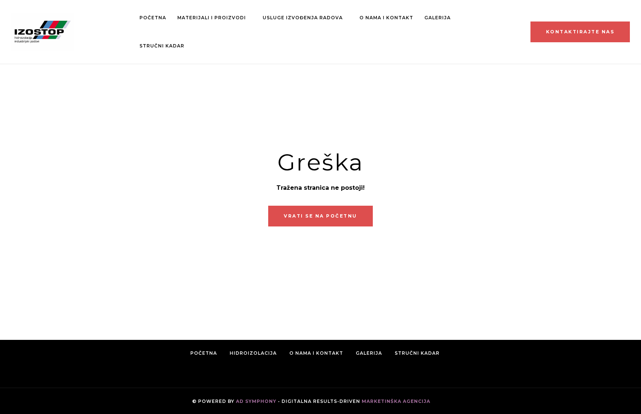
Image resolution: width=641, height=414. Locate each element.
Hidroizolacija (253, 353)
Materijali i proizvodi (211, 17)
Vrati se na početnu (320, 216)
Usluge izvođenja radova (303, 17)
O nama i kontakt (386, 17)
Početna (152, 17)
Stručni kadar (161, 46)
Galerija (437, 17)
